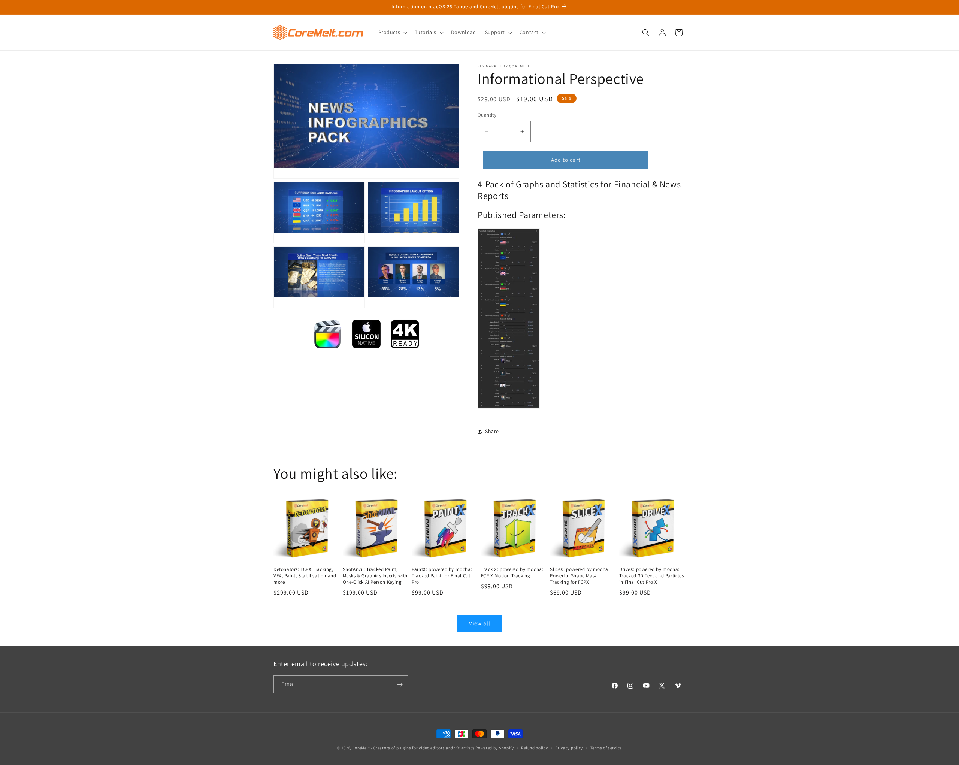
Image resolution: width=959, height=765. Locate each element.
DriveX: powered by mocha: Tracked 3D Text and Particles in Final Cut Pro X (651, 575)
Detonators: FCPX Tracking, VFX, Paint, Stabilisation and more (304, 575)
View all (479, 623)
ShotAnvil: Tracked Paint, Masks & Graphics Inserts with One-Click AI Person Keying (375, 575)
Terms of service (606, 747)
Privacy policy (569, 747)
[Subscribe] (399, 684)
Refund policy (534, 747)
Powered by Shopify (494, 747)
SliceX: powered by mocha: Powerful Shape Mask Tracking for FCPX (579, 575)
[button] (392, 32)
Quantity (487, 115)
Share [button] (492, 431)
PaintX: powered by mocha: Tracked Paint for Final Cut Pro (442, 575)
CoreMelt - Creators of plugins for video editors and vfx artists (414, 747)
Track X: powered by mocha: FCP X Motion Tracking (512, 572)
